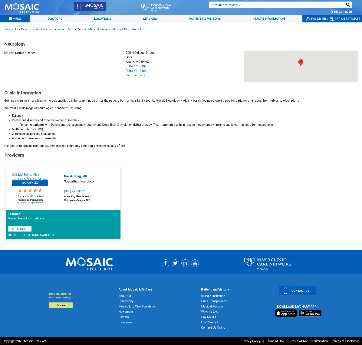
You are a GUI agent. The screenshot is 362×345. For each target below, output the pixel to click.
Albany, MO (65, 29)
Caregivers (126, 322)
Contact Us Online (213, 327)
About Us (125, 296)
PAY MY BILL (319, 19)
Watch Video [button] (30, 182)
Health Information (268, 19)
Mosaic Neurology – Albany (26, 218)
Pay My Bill (208, 317)
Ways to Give (210, 312)
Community (126, 301)
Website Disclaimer (346, 341)
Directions (19, 229)
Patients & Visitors (205, 19)
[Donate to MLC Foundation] (81, 300)
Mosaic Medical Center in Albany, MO (102, 29)
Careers (124, 317)
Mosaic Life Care (16, 29)
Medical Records (212, 306)
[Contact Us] (318, 290)
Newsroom (126, 312)
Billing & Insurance (213, 296)
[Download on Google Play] (310, 313)
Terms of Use (275, 341)
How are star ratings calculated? (30, 203)
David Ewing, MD (75, 176)
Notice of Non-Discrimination (308, 341)
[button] (349, 5)
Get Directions (135, 75)
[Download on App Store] (286, 313)
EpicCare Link (210, 322)
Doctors (55, 19)
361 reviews (37, 196)
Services (150, 19)
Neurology (139, 29)
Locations (102, 19)
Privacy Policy (251, 341)
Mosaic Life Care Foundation (137, 306)
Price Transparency (214, 301)
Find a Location (42, 29)
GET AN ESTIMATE (347, 19)
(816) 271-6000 (341, 12)
